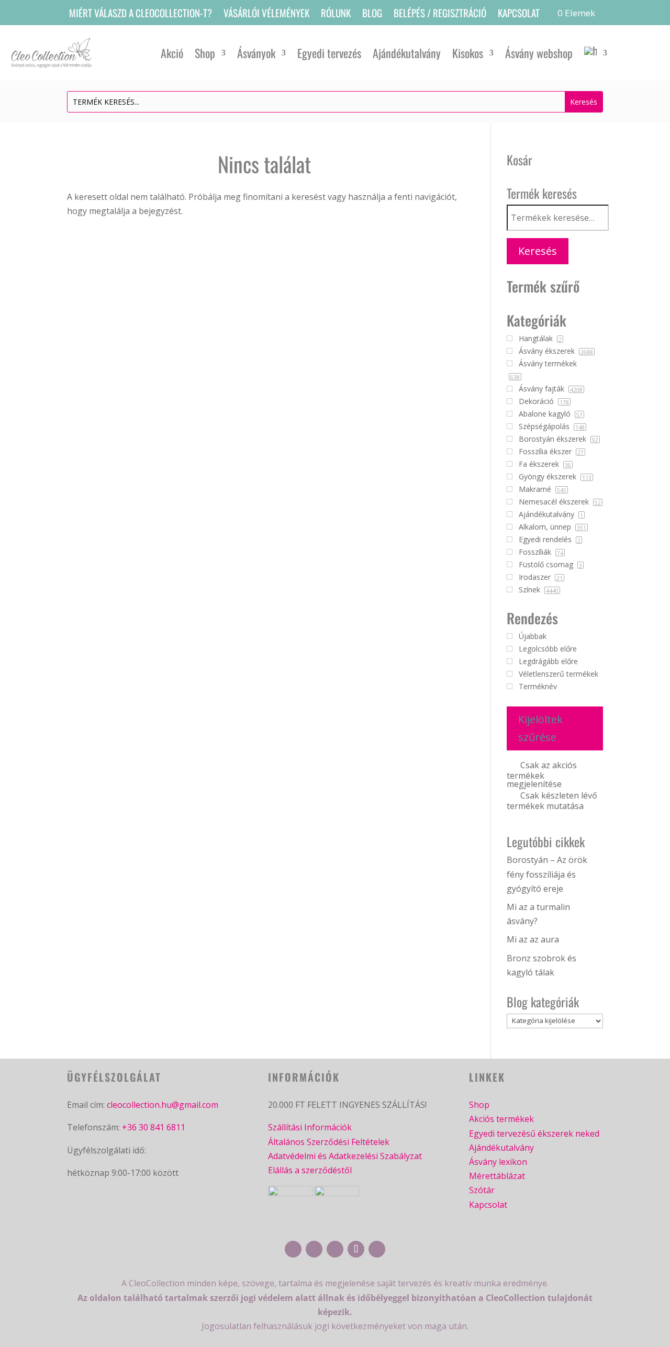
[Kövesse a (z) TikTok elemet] (356, 1249)
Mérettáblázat (497, 1176)
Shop (205, 52)
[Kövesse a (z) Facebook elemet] (293, 1249)
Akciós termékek (501, 1119)
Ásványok (256, 52)
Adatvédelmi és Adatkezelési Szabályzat (345, 1156)
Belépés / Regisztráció (440, 14)
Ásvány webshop (539, 52)
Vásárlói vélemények (266, 14)
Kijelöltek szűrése (540, 728)
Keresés (537, 251)
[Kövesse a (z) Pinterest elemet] (376, 1249)
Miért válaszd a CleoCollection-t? (140, 14)
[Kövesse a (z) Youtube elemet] (335, 1249)
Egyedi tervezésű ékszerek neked (534, 1133)
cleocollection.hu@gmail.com (162, 1104)
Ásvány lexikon (498, 1162)
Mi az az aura (533, 939)
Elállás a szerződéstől (310, 1170)
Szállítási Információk (310, 1127)
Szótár (482, 1190)
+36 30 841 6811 (153, 1127)
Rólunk (336, 14)
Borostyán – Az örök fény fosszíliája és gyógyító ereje (547, 874)
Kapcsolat (519, 14)
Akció (172, 52)
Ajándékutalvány (407, 52)
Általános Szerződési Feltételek (328, 1142)
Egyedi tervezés (329, 52)
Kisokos (467, 52)
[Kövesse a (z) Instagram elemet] (314, 1249)
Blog (372, 14)
